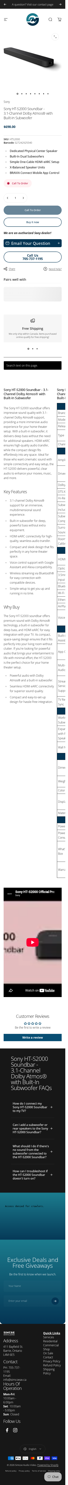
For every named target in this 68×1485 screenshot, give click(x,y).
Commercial (51, 1345)
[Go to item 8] (48, 94)
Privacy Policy (51, 1361)
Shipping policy (54, 1471)
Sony (7, 102)
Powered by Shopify (47, 1465)
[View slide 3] (37, 349)
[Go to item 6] (39, 94)
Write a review (32, 1038)
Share (12, 268)
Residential (50, 1341)
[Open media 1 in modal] (55, 36)
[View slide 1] (28, 349)
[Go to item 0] (17, 94)
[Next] (60, 4)
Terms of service (39, 1471)
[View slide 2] (32, 349)
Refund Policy (52, 1365)
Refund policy (11, 1471)
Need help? (55, 269)
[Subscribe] (55, 1301)
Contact (48, 1357)
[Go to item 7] (43, 94)
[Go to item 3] (26, 94)
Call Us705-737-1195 (32, 257)
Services (48, 1337)
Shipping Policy (49, 1371)
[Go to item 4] (30, 94)
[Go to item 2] (22, 94)
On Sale (48, 1353)
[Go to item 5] (35, 94)
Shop (46, 1349)
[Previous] (5, 4)
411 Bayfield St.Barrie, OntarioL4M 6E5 (13, 1351)
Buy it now (32, 222)
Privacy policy (24, 1471)
